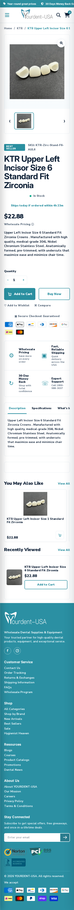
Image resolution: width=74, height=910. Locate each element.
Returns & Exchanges (19, 678)
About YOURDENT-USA (20, 787)
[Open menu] (7, 15)
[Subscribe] (64, 837)
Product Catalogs (16, 760)
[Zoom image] (61, 43)
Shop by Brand (14, 714)
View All (64, 484)
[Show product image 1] (24, 120)
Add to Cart (46, 585)
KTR (20, 28)
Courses (9, 755)
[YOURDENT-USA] (37, 15)
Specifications (41, 408)
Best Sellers (12, 724)
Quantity (10, 271)
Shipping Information (19, 682)
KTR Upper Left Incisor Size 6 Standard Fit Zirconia (45, 568)
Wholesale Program (18, 692)
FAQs (8, 687)
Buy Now (54, 294)
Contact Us (12, 668)
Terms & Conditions (18, 806)
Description (17, 408)
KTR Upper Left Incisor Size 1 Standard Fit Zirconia (35, 520)
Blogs (8, 750)
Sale (7, 729)
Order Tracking (15, 673)
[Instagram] (17, 650)
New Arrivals (13, 719)
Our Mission (12, 791)
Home (8, 28)
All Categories (14, 709)
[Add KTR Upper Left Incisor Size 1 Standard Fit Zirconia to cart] (60, 535)
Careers (9, 796)
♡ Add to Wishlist (16, 305)
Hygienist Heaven (16, 733)
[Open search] (58, 15)
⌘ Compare (42, 305)
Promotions (12, 765)
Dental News (13, 770)
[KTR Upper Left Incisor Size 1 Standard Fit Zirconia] (35, 503)
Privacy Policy (13, 801)
